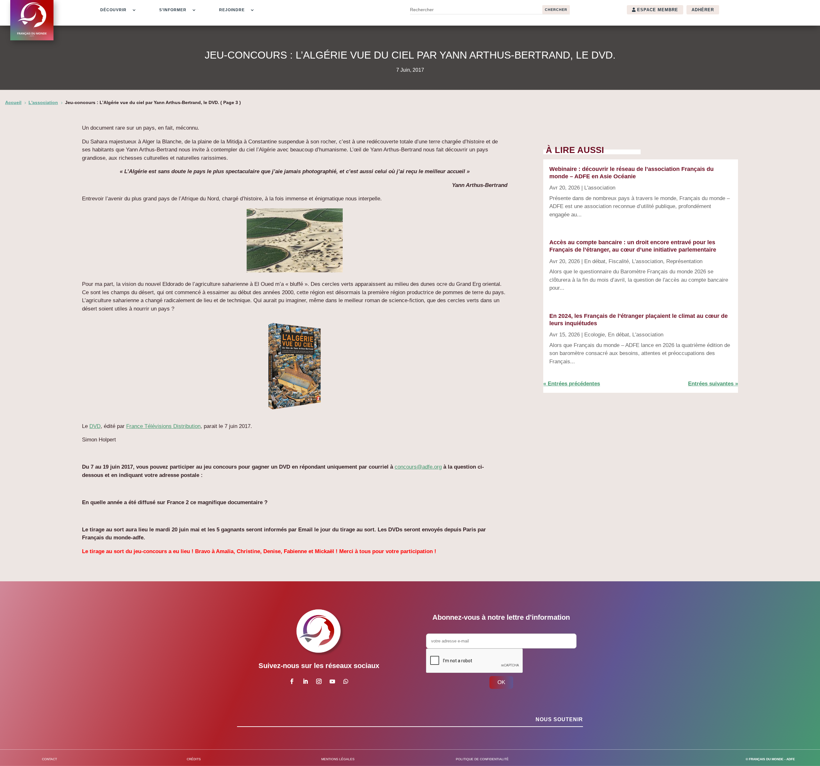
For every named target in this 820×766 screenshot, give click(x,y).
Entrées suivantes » (713, 384)
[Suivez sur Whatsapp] (345, 681)
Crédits (194, 759)
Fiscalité (619, 261)
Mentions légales (338, 759)
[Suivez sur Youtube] (332, 681)
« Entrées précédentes (571, 384)
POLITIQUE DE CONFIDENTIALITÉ (482, 759)
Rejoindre (232, 10)
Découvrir (113, 10)
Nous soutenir (559, 719)
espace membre (657, 9)
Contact (49, 759)
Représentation (684, 261)
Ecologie (594, 335)
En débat (594, 261)
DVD (95, 426)
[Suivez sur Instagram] (318, 681)
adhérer (703, 9)
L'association (599, 188)
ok (501, 682)
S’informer (172, 10)
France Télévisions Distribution (163, 426)
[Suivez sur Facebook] (291, 681)
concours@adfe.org (418, 467)
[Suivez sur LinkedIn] (305, 681)
